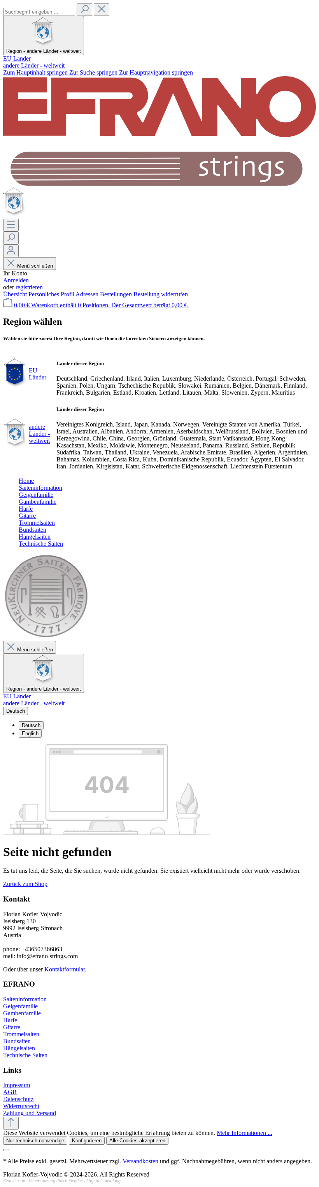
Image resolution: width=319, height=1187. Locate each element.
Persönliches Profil (51, 294)
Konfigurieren (87, 1140)
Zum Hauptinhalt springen (36, 72)
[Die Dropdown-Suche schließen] (101, 9)
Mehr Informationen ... (244, 1133)
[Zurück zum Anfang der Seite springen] (11, 1123)
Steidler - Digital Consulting (94, 1181)
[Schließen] (6, 1150)
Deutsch (31, 725)
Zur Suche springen (94, 72)
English (30, 733)
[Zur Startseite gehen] (159, 183)
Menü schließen (35, 266)
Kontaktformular (64, 969)
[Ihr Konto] (11, 250)
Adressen (87, 294)
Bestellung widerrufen (160, 294)
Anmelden (16, 280)
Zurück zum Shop (25, 884)
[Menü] (11, 225)
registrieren (29, 287)
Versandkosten (140, 1161)
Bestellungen (116, 294)
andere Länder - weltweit (34, 65)
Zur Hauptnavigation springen (156, 72)
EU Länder (17, 58)
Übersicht (15, 294)
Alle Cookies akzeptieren (137, 1140)
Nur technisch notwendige (35, 1140)
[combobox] (39, 12)
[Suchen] (84, 9)
